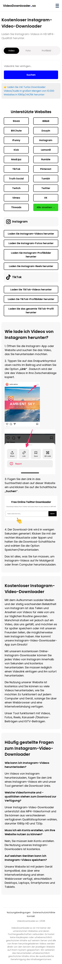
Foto (28, 50)
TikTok (16, 169)
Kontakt (31, 916)
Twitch (16, 188)
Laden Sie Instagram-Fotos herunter (31, 243)
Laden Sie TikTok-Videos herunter (31, 289)
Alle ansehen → (46, 207)
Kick (16, 150)
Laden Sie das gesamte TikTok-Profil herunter (31, 310)
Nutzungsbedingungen (19, 912)
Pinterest (45, 169)
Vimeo (16, 197)
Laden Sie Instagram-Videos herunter (31, 233)
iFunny (16, 140)
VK (45, 197)
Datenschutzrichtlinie (44, 912)
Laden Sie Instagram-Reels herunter (31, 266)
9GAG (16, 121)
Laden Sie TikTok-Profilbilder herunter (31, 299)
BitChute (16, 130)
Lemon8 (46, 150)
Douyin (46, 130)
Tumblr (45, 178)
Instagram (45, 140)
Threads (16, 207)
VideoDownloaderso (19, 6)
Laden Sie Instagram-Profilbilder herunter (31, 254)
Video (11, 50)
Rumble (45, 159)
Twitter (45, 188)
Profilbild (46, 50)
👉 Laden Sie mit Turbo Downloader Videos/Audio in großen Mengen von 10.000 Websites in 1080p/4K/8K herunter (29, 90)
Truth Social (16, 178)
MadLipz (16, 159)
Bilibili (45, 121)
